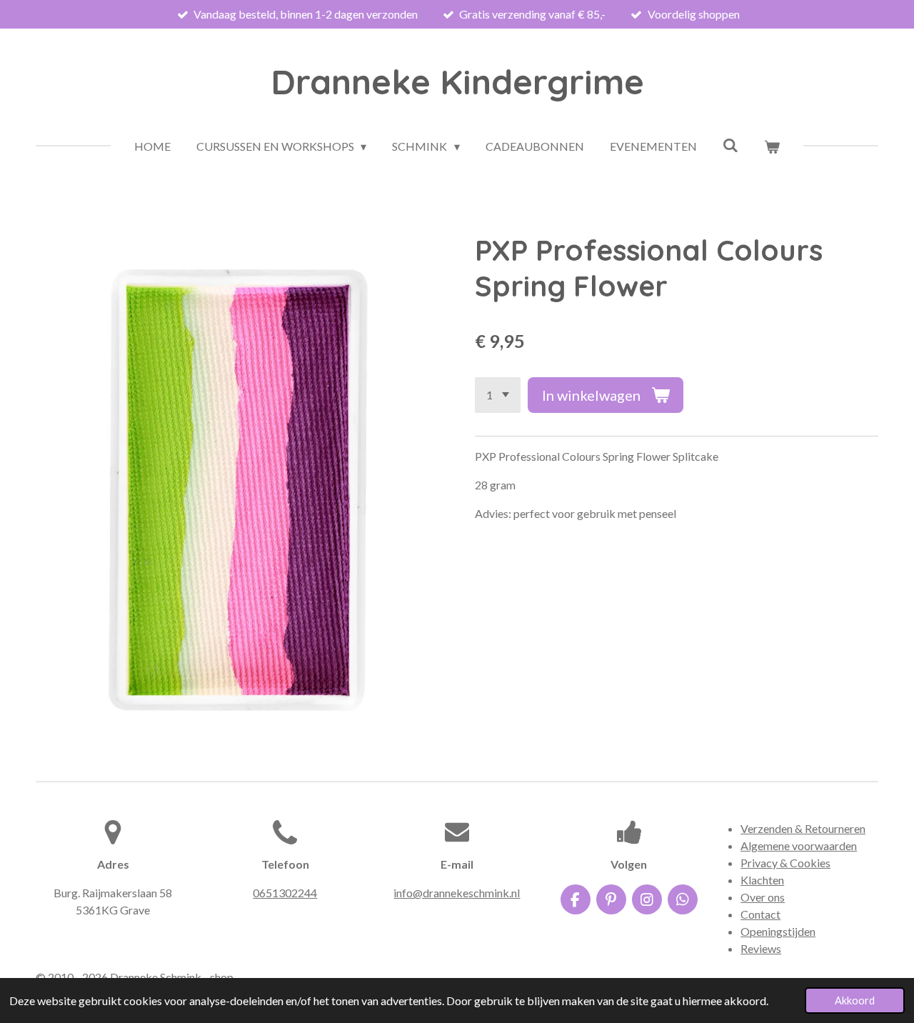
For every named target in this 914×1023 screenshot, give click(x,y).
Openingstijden (777, 931)
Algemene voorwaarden (798, 845)
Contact (760, 914)
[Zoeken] (730, 144)
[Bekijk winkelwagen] (772, 146)
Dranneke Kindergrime (457, 81)
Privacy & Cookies (785, 862)
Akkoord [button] (855, 1000)
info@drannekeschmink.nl (456, 892)
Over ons (762, 897)
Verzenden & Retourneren (802, 828)
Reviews (760, 948)
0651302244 (285, 892)
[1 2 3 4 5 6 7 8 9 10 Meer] (498, 395)
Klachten (762, 880)
